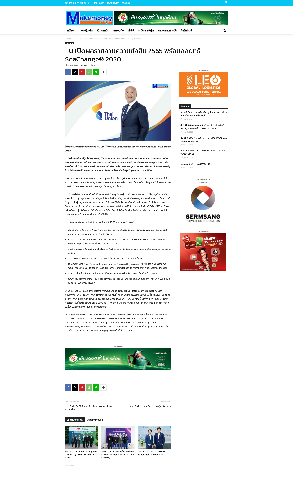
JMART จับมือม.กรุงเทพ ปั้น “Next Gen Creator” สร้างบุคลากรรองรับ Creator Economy (117, 454)
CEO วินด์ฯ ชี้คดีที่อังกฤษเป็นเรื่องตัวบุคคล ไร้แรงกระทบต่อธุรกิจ (88, 408)
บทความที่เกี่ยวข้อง (75, 419)
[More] (103, 72)
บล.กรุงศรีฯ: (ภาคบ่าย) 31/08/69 (195, 164)
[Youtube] (226, 2)
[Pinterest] (82, 72)
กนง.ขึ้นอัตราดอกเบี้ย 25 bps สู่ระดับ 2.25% (150, 406)
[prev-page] (67, 464)
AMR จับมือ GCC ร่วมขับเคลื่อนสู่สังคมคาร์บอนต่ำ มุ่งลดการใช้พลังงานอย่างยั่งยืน (81, 454)
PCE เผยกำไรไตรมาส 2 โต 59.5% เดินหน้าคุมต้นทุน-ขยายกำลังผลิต (153, 453)
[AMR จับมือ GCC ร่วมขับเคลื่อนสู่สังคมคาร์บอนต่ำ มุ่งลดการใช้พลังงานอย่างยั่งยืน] (81, 437)
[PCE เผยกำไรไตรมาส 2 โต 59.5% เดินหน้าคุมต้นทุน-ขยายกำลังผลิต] (154, 437)
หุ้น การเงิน (78, 38)
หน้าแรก (68, 38)
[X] (75, 72)
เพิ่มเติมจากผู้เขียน (95, 419)
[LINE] (96, 72)
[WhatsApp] (89, 72)
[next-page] (72, 464)
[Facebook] (222, 2)
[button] (224, 30)
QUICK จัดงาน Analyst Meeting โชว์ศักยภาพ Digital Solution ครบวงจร (203, 139)
